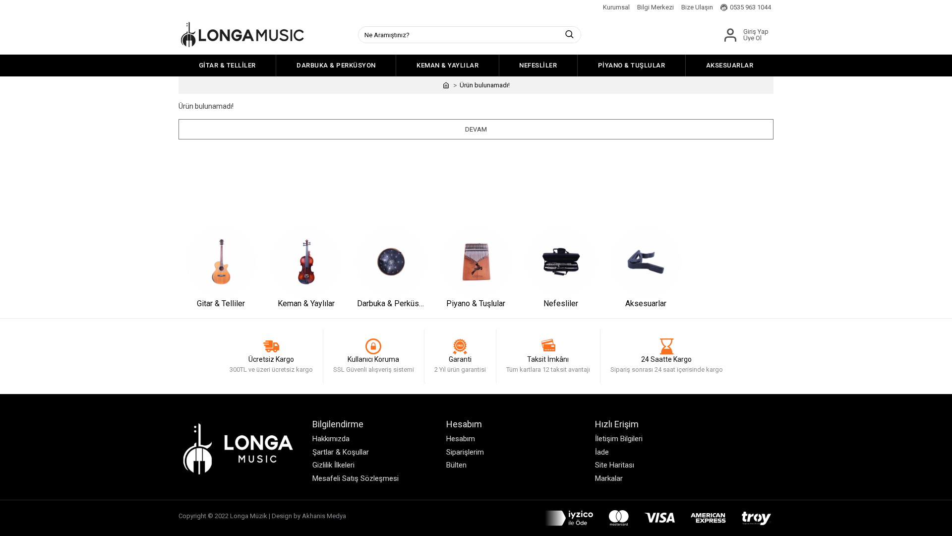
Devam (476, 129)
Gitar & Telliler (221, 303)
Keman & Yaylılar (306, 303)
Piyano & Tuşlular (475, 303)
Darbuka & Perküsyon (391, 303)
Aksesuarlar (645, 303)
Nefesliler (560, 303)
